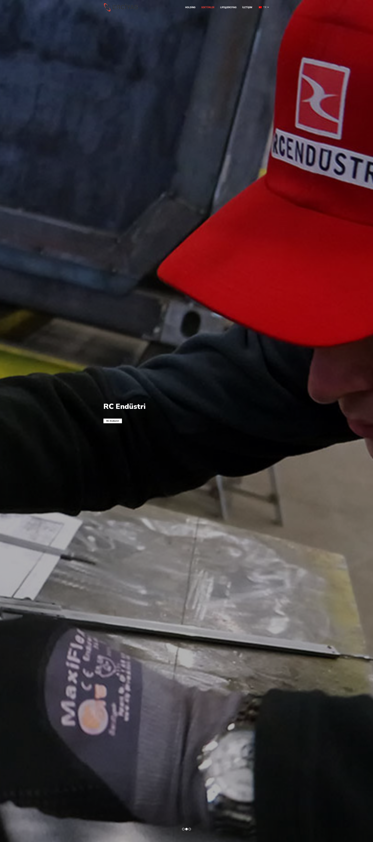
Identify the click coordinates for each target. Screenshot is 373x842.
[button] (197, 7)
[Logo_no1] (121, 7)
